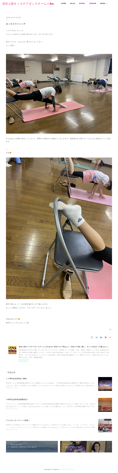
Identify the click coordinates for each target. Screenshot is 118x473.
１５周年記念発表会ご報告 (16, 378)
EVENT (82, 3)
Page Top (59, 463)
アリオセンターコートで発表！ (18, 420)
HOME (63, 3)
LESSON (92, 3)
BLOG (72, 3)
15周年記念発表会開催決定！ (17, 399)
